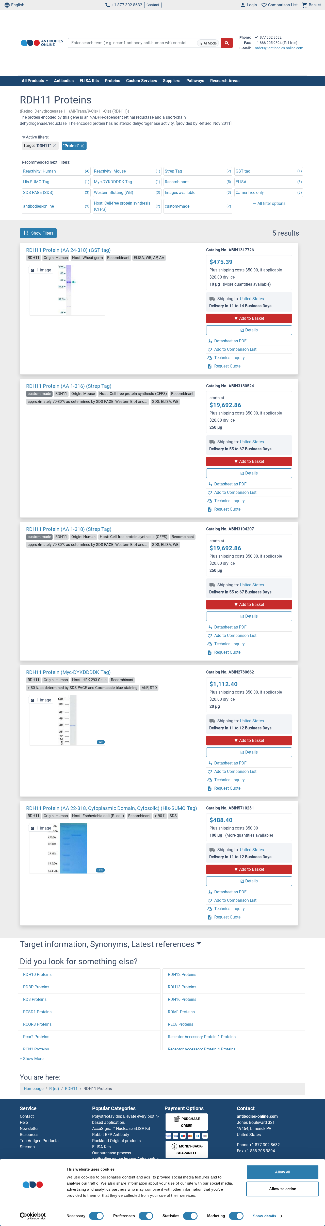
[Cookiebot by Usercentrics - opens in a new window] (33, 1216)
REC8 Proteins (180, 1024)
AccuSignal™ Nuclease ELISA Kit (121, 1128)
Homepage (33, 1088)
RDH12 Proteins (182, 974)
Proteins (112, 80)
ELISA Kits (89, 80)
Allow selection (282, 1189)
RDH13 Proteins (182, 987)
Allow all (282, 1172)
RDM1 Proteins (181, 1011)
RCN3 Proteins (36, 1049)
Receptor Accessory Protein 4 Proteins (202, 1049)
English (17, 5)
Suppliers (171, 80)
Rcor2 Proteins (36, 1036)
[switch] (146, 1216)
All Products (33, 80)
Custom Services (141, 80)
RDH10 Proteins (37, 974)
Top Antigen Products (39, 1140)
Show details (264, 1216)
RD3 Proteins (34, 999)
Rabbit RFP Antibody (110, 1134)
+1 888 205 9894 (260, 1150)
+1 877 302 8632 (127, 5)
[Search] (227, 43)
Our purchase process (111, 1153)
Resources (29, 1134)
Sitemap (27, 1146)
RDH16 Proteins (182, 999)
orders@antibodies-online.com (279, 48)
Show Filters (42, 233)
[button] (31, 1058)
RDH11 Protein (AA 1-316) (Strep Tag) (68, 386)
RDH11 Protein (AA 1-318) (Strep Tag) (68, 529)
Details (251, 330)
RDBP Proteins (36, 987)
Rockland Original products (116, 1140)
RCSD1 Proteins (37, 1011)
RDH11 (71, 1088)
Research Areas (224, 80)
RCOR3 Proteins (37, 1024)
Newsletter (29, 1128)
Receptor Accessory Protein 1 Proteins (202, 1036)
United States (252, 298)
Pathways (195, 80)
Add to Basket (251, 318)
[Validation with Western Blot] (67, 719)
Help (24, 1122)
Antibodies (64, 80)
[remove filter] (54, 146)
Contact (153, 5)
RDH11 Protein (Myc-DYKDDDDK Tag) (68, 672)
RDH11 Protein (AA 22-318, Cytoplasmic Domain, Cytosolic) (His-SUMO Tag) (111, 808)
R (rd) (54, 1088)
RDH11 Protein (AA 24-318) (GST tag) (68, 250)
